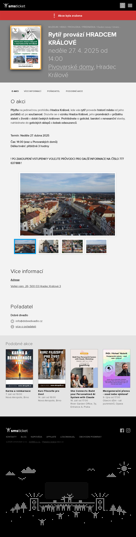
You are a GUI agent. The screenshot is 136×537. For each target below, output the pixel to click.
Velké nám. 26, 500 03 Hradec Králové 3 (36, 286)
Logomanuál (67, 437)
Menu (130, 5)
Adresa (15, 280)
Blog (24, 437)
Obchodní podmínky (90, 437)
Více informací (32, 91)
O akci (15, 91)
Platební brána (49, 442)
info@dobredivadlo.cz (29, 321)
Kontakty (11, 437)
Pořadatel (53, 91)
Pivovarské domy (71, 67)
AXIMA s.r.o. (35, 442)
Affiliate (51, 437)
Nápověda (36, 437)
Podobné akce (74, 91)
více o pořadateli (26, 326)
